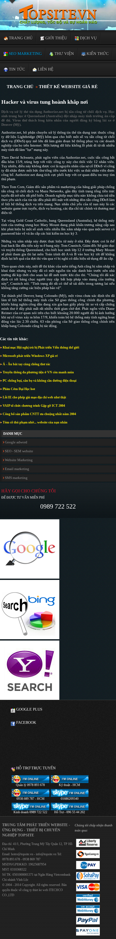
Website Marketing (18, 460)
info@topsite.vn (45, 854)
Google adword (15, 442)
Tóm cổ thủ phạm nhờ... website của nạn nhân (34, 422)
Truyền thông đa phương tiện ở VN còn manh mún (38, 372)
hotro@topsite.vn (22, 854)
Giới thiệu (55, 38)
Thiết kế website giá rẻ (68, 86)
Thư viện (63, 53)
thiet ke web (40, 890)
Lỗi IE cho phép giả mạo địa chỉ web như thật (34, 397)
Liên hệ (45, 69)
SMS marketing (16, 478)
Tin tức (16, 69)
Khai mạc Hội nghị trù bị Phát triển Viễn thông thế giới (40, 347)
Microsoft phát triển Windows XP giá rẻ (30, 356)
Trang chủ (20, 38)
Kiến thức (97, 53)
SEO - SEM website (18, 451)
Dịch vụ (88, 38)
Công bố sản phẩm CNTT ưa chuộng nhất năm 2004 (39, 414)
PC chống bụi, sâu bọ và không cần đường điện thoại (39, 380)
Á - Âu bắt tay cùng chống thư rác (26, 364)
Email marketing (16, 469)
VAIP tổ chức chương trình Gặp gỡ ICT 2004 (33, 406)
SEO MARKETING (25, 53)
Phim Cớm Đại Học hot (18, 389)
